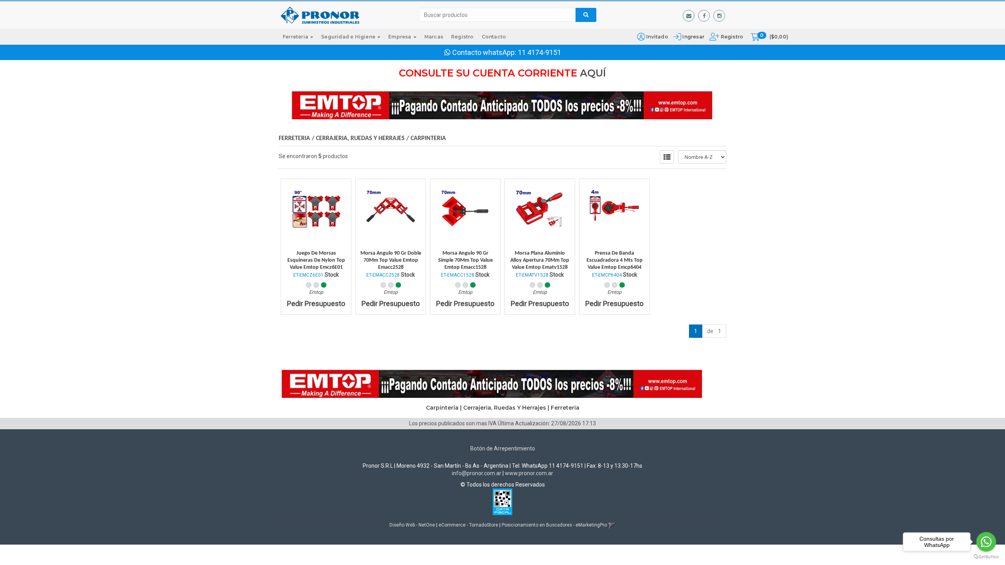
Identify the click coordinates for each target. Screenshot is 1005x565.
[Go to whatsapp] (986, 542)
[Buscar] (586, 15)
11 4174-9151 (539, 52)
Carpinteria (428, 138)
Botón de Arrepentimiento (502, 448)
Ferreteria (296, 37)
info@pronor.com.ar (476, 473)
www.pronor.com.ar (529, 473)
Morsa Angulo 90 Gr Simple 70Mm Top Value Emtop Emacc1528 (465, 260)
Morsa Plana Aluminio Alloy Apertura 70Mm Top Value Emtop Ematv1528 (539, 260)
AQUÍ (593, 73)
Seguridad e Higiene (348, 37)
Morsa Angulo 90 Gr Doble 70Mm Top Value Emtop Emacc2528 (390, 260)
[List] (667, 157)
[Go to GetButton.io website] (986, 557)
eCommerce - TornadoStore (468, 525)
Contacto (494, 37)
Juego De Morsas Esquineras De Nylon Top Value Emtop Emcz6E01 (316, 260)
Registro (731, 37)
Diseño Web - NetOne (412, 525)
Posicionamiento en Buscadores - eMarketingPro (554, 525)
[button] (689, 16)
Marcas (433, 37)
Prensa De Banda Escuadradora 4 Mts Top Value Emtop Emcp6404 (615, 260)
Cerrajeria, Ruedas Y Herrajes (360, 138)
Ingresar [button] (693, 37)
